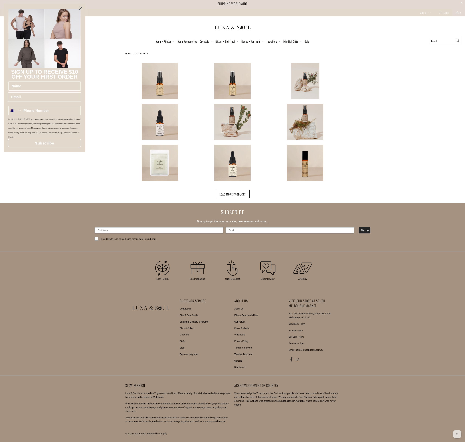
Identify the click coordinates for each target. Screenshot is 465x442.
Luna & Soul (139, 433)
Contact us (185, 308)
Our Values (240, 321)
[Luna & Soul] (232, 27)
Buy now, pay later (189, 354)
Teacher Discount (243, 354)
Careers (238, 360)
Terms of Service (243, 347)
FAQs (182, 341)
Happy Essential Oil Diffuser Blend (232, 163)
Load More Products (232, 194)
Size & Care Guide (189, 315)
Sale (307, 41)
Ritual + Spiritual (225, 41)
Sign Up (365, 230)
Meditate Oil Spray (305, 122)
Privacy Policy (241, 341)
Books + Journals (251, 41)
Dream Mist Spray (305, 81)
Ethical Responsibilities (246, 315)
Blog (182, 347)
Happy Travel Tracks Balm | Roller (305, 163)
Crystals (205, 41)
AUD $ (423, 12)
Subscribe (44, 143)
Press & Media (241, 328)
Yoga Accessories (187, 41)
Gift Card (184, 334)
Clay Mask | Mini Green (159, 163)
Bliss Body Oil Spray (159, 81)
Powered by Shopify (157, 433)
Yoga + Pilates (164, 41)
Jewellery (272, 41)
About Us (239, 308)
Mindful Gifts (291, 41)
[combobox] (15, 110)
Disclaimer (239, 367)
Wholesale (239, 334)
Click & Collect (187, 328)
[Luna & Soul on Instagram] (298, 359)
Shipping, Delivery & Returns (194, 321)
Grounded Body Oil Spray (232, 81)
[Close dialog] (81, 8)
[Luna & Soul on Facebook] (291, 359)
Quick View (160, 93)
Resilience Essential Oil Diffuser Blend (159, 122)
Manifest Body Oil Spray (232, 122)
